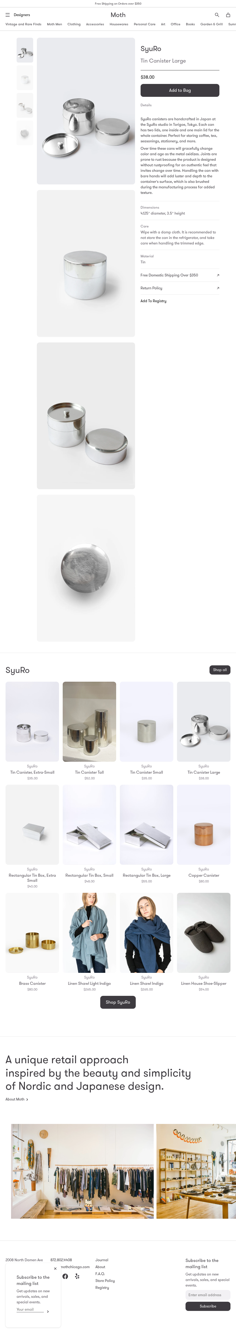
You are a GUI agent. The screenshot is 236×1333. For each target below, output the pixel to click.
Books (190, 24)
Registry (102, 1287)
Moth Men (54, 24)
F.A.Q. (100, 1273)
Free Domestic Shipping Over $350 (169, 275)
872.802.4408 (61, 1260)
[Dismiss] (55, 1268)
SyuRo (151, 48)
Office (175, 24)
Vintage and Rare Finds (23, 24)
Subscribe (47, 1311)
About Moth (15, 1099)
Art (163, 24)
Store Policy (105, 1280)
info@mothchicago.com (70, 1267)
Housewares (119, 24)
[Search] (217, 15)
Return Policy (151, 288)
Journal (101, 1260)
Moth (118, 15)
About (100, 1267)
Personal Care (145, 24)
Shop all (220, 669)
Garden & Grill (212, 24)
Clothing (74, 24)
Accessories (95, 24)
